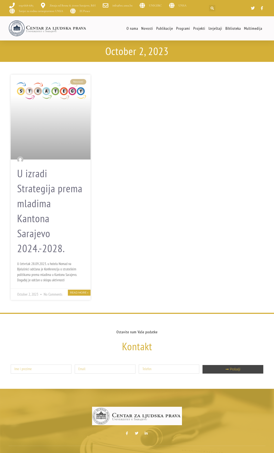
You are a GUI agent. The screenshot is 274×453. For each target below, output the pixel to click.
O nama (132, 28)
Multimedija (253, 28)
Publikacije (164, 28)
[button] (212, 8)
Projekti (199, 28)
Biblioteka (233, 28)
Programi (183, 28)
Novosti (147, 28)
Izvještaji (215, 28)
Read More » (79, 292)
